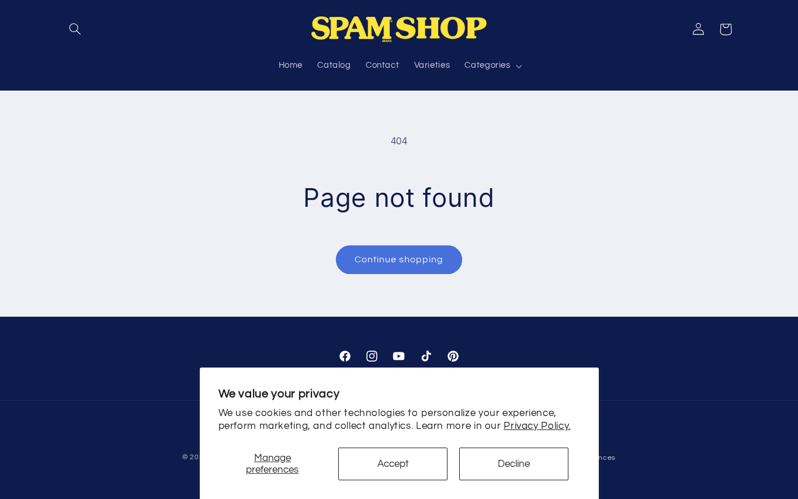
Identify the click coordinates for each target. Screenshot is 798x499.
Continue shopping (399, 259)
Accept (393, 464)
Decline (514, 464)
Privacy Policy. (537, 426)
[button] (75, 29)
